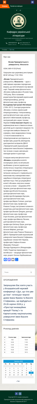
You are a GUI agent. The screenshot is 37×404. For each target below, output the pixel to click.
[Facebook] (17, 10)
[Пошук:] (17, 272)
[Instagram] (20, 10)
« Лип (18, 381)
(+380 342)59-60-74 (12, 42)
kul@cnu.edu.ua (12, 44)
